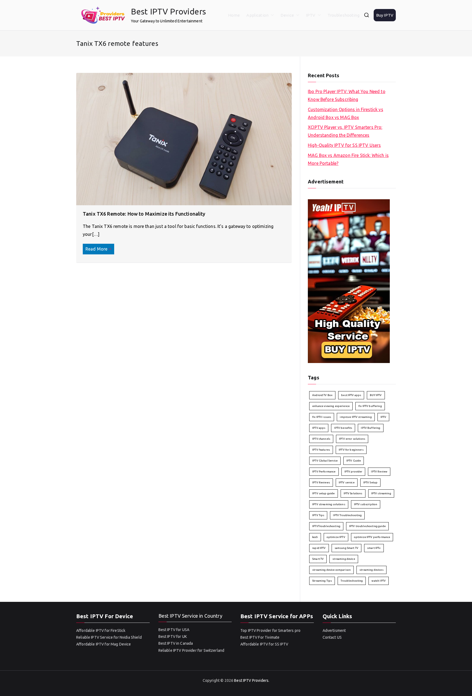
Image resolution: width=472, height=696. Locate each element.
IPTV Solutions (353, 493)
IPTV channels (321, 438)
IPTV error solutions (352, 438)
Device (287, 15)
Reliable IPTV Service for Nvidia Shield (109, 637)
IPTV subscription (365, 504)
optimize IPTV (336, 537)
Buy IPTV (384, 15)
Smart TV (318, 558)
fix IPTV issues (321, 416)
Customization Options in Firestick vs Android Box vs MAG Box (345, 113)
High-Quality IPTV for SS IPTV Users (344, 145)
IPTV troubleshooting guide (367, 526)
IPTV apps (318, 427)
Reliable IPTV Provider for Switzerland (191, 650)
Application (257, 15)
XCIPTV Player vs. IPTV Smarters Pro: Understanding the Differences (345, 131)
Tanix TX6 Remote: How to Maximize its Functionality (144, 213)
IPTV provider (353, 471)
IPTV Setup (370, 482)
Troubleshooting (343, 15)
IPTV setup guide (323, 493)
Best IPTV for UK (172, 636)
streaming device (343, 558)
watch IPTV (378, 580)
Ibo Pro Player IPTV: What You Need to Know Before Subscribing (346, 95)
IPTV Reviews (321, 482)
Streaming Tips (322, 580)
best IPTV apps (351, 395)
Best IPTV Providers (168, 11)
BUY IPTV (376, 395)
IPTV (310, 15)
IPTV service (347, 482)
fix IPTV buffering (370, 406)
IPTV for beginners (351, 449)
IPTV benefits (343, 427)
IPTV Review (379, 471)
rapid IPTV (319, 547)
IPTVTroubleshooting (326, 526)
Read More (96, 248)
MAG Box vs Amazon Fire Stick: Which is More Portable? (348, 159)
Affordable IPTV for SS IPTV (264, 644)
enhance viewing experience (331, 406)
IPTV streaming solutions (328, 504)
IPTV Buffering (370, 427)
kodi (315, 537)
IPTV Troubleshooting (347, 515)
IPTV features (321, 449)
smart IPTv (374, 547)
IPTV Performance (323, 471)
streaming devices (371, 569)
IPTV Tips (318, 515)
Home (234, 15)
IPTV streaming (381, 493)
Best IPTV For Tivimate (259, 637)
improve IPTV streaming (355, 416)
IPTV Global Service (325, 460)
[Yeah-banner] (349, 280)
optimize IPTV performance (372, 537)
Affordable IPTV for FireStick (100, 630)
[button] (271, 15)
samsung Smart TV (346, 547)
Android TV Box (322, 395)
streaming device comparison (331, 569)
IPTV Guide (353, 460)
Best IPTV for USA (174, 629)
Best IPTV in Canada (175, 643)
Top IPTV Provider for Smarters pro (270, 630)
